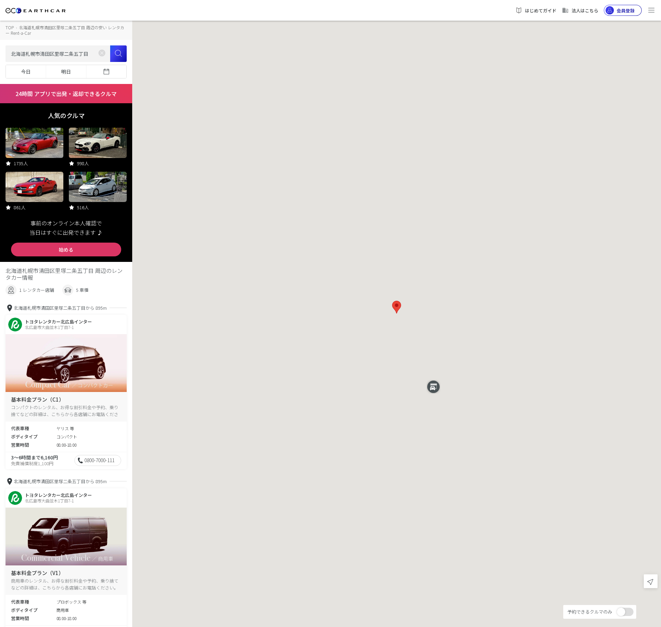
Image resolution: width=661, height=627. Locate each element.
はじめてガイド (540, 10)
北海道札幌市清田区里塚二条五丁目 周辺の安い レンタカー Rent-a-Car (65, 30)
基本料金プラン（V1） (37, 572)
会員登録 (625, 10)
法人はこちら (584, 10)
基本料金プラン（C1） (37, 399)
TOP (10, 27)
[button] (396, 307)
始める (66, 249)
